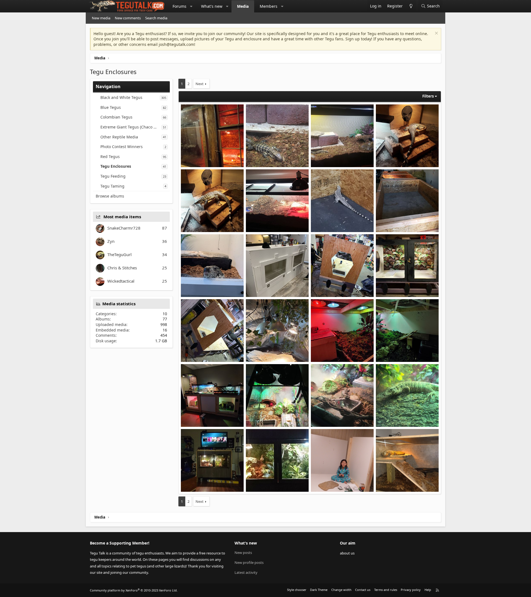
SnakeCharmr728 (123, 228)
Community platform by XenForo (134, 590)
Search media (156, 17)
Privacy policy (411, 590)
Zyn (110, 241)
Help (428, 590)
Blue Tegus (110, 107)
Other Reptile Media (119, 137)
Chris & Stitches (122, 267)
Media (243, 6)
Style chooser (296, 590)
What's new (211, 6)
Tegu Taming (112, 186)
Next (200, 83)
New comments (128, 17)
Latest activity (246, 572)
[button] (191, 6)
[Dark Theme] (410, 6)
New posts (243, 552)
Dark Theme (318, 590)
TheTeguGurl (119, 254)
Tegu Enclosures (115, 166)
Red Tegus (110, 156)
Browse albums (110, 196)
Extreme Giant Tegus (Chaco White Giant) (131, 127)
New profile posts (249, 562)
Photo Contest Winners (121, 146)
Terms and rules (385, 590)
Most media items (122, 216)
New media (101, 17)
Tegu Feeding (113, 176)
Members (268, 6)
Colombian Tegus (116, 117)
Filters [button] (428, 96)
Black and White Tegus (121, 97)
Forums (179, 6)
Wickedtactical (120, 281)
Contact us (362, 590)
